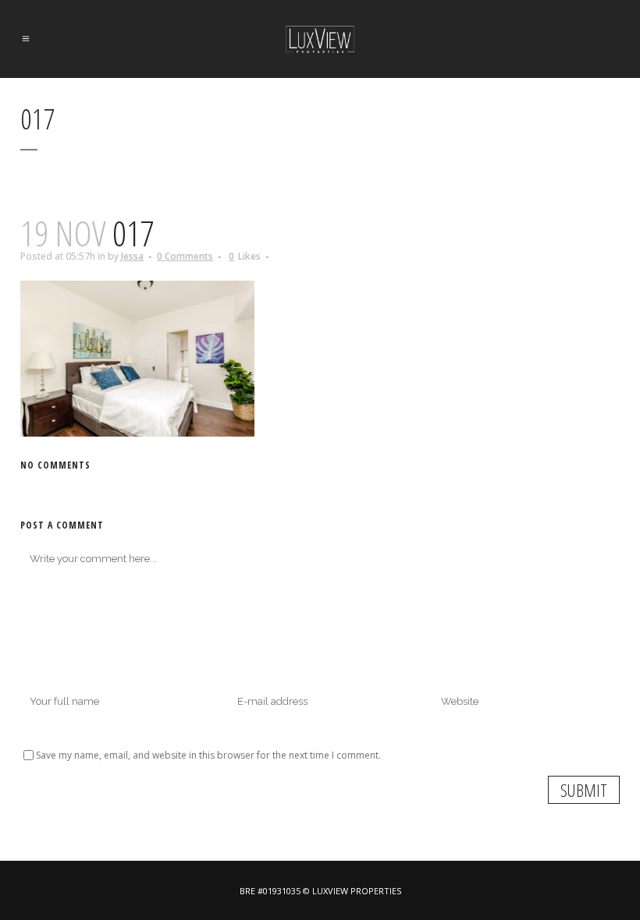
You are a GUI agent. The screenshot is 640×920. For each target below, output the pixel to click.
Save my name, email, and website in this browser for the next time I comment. (208, 755)
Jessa (132, 256)
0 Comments (185, 256)
